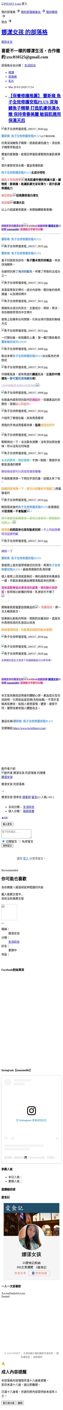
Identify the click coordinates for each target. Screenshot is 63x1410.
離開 (20, 1403)
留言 (34, 797)
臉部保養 (28, 811)
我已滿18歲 (8, 1403)
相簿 (11, 72)
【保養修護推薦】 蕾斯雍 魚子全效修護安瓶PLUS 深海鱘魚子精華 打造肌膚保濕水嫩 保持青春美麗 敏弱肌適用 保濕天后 (34, 108)
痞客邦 (26, 797)
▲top (4, 817)
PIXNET (16, 1353)
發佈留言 (7, 845)
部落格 (12, 76)
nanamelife (13, 229)
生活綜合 (30, 65)
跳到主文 (7, 41)
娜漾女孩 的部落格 (24, 32)
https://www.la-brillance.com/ (29, 728)
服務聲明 (37, 1357)
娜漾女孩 (53, 226)
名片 (11, 80)
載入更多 (7, 824)
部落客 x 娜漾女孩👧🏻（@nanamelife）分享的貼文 (31, 1157)
